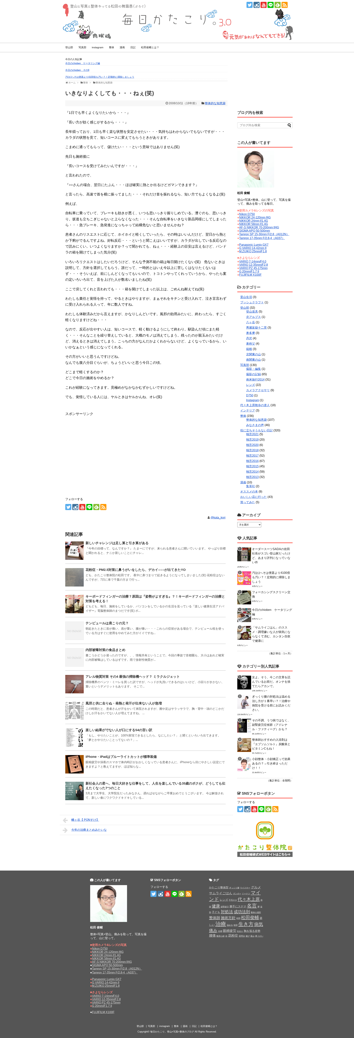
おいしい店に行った (253, 496)
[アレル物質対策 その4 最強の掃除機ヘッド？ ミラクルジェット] (74, 684)
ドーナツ (246, 893)
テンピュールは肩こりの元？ (107, 623)
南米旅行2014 (255, 379)
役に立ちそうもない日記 (256, 430)
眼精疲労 (229, 931)
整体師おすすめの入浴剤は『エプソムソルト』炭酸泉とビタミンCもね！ (271, 744)
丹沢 (249, 338)
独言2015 (252, 466)
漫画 (122, 47)
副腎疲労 (225, 907)
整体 (111, 47)
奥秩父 (250, 343)
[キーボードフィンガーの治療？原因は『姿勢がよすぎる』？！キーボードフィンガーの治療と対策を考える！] (74, 604)
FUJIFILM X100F (250, 274)
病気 (258, 924)
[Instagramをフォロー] (257, 5)
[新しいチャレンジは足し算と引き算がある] (74, 550)
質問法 (242, 936)
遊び (248, 936)
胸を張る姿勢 (252, 930)
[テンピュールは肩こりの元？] (74, 631)
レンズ (250, 384)
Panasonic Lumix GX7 (253, 244)
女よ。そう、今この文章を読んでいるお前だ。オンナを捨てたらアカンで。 (271, 682)
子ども (216, 912)
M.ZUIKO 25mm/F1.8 (253, 251)
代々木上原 (249, 899)
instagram (97, 47)
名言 (252, 906)
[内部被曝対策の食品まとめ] (74, 657)
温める (230, 925)
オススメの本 (249, 491)
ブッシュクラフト (252, 302)
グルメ (256, 887)
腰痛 (212, 935)
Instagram (252, 400)
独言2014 (252, 471)
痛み (213, 930)
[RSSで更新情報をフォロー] (285, 5)
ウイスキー (245, 888)
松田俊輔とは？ (150, 47)
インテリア (247, 410)
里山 (252, 936)
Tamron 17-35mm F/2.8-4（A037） (262, 238)
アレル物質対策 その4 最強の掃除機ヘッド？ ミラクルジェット (133, 676)
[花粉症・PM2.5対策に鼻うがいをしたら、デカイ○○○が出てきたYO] (74, 577)
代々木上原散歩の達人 (255, 405)
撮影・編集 (253, 368)
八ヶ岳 (250, 322)
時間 (238, 918)
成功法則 (242, 911)
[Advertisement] (94, 426)
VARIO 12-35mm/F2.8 (253, 264)
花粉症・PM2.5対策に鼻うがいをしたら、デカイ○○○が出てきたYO (136, 570)
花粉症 (233, 935)
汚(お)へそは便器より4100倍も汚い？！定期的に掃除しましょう (99, 77)
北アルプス (253, 316)
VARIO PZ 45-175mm (253, 268)
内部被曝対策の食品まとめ (105, 650)
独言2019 (252, 439)
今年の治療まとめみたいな (89, 829)
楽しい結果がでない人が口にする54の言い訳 (119, 730)
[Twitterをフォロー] (250, 5)
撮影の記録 (253, 374)
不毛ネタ (233, 900)
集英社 (250, 486)
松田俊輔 (250, 917)
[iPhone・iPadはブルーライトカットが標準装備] (74, 764)
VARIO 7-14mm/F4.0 (252, 261)
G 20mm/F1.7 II (249, 271)
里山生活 (246, 297)
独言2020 (252, 445)
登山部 (69, 47)
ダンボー (237, 893)
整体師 (214, 918)
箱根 (249, 349)
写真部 (82, 47)
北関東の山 (253, 354)
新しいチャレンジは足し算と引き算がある (117, 543)
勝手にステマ (238, 906)
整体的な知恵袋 (215, 103)
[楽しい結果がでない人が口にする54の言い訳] (74, 737)
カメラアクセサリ (258, 390)
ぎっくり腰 (234, 888)
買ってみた (247, 502)
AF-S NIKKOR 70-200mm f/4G (259, 227)
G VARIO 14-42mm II (252, 248)
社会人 (240, 931)
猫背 (236, 925)
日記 (133, 47)
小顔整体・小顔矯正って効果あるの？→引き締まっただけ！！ (271, 763)
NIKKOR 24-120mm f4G (255, 217)
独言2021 (252, 434)
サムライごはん (220, 893)
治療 (220, 924)
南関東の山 (253, 359)
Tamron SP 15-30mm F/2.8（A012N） (264, 234)
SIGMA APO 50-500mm (254, 230)
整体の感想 (256, 912)
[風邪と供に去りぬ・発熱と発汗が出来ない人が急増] (74, 711)
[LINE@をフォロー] (271, 5)
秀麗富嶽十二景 (256, 327)
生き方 (246, 924)
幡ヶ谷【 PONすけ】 (85, 819)
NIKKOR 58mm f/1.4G (253, 224)
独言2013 (252, 477)
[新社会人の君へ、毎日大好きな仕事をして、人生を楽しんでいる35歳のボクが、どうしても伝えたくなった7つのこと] (74, 791)
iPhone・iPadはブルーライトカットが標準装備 (121, 757)
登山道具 (252, 311)
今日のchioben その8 (77, 70)
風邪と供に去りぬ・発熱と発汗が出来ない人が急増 (124, 703)
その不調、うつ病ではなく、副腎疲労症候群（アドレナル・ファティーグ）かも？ (271, 725)
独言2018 (252, 450)
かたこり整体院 (218, 887)
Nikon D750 (247, 214)
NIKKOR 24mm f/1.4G (253, 220)
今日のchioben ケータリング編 (82, 63)
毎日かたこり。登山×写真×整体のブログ (172, 1031)
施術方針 (228, 918)
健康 (216, 906)
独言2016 (252, 461)
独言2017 (252, 455)
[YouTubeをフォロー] (264, 5)
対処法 (227, 911)
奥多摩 (250, 333)
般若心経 (220, 936)
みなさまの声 (255, 425)
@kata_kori (218, 517)
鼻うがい (259, 936)
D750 (249, 395)
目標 (220, 931)
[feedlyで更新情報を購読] (278, 5)
